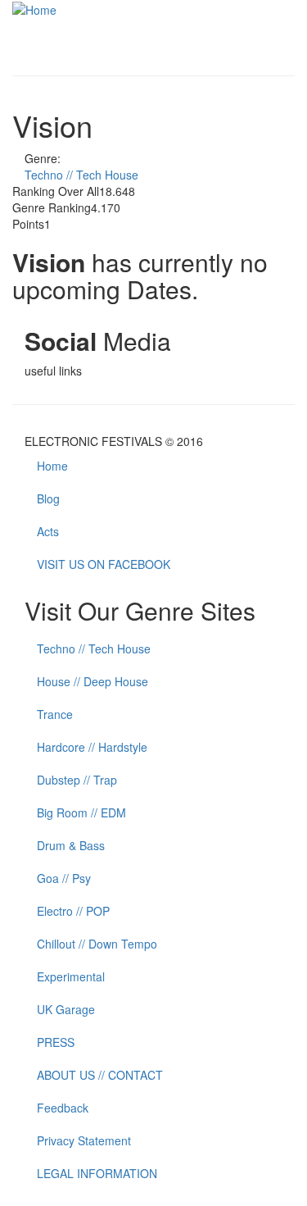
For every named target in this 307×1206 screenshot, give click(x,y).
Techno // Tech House (81, 174)
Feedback (62, 1107)
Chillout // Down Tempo (97, 943)
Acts (48, 531)
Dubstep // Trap (77, 779)
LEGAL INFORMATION (97, 1173)
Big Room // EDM (81, 812)
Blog (48, 498)
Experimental (71, 976)
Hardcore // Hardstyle (92, 747)
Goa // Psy (64, 878)
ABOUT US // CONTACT (100, 1075)
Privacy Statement (84, 1140)
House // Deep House (92, 681)
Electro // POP (73, 911)
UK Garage (66, 1009)
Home (52, 465)
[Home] (34, 8)
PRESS (55, 1042)
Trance (55, 714)
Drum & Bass (71, 845)
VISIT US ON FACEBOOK (103, 564)
